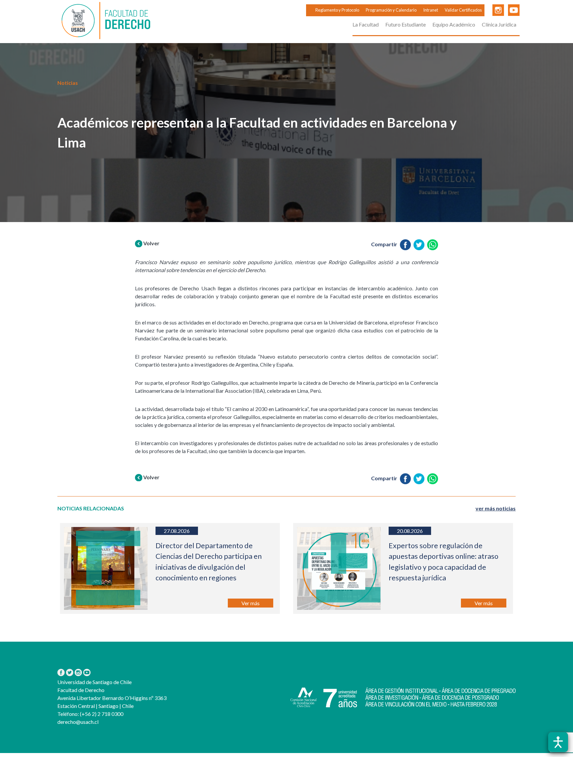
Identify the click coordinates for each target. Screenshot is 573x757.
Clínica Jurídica (499, 24)
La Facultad (365, 24)
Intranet (430, 10)
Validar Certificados (463, 10)
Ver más (250, 603)
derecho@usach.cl (77, 722)
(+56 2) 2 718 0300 (101, 714)
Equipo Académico (453, 24)
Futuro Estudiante (405, 24)
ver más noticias (496, 508)
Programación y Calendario (391, 10)
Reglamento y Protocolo (337, 10)
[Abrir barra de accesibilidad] (558, 742)
